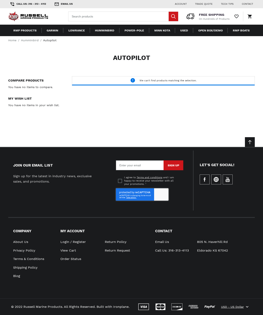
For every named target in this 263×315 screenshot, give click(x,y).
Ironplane (121, 307)
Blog (16, 276)
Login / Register (73, 242)
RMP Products (25, 30)
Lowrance (76, 30)
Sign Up (173, 165)
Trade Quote (204, 3)
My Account (72, 231)
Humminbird (104, 30)
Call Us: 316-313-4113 (172, 250)
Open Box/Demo (210, 30)
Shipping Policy (25, 267)
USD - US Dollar (232, 306)
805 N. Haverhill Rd (212, 242)
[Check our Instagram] (216, 179)
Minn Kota (162, 30)
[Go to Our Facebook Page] (205, 179)
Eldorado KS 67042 (212, 250)
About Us (20, 242)
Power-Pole (134, 30)
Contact (163, 231)
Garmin (52, 30)
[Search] (173, 16)
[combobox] (123, 16)
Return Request (117, 250)
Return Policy (116, 242)
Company (22, 231)
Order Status (70, 259)
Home (12, 40)
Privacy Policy (24, 250)
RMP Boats (241, 30)
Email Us (162, 242)
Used (184, 30)
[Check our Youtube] (228, 179)
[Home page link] (34, 16)
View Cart (68, 250)
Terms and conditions (149, 177)
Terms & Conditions (28, 259)
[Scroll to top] (250, 142)
